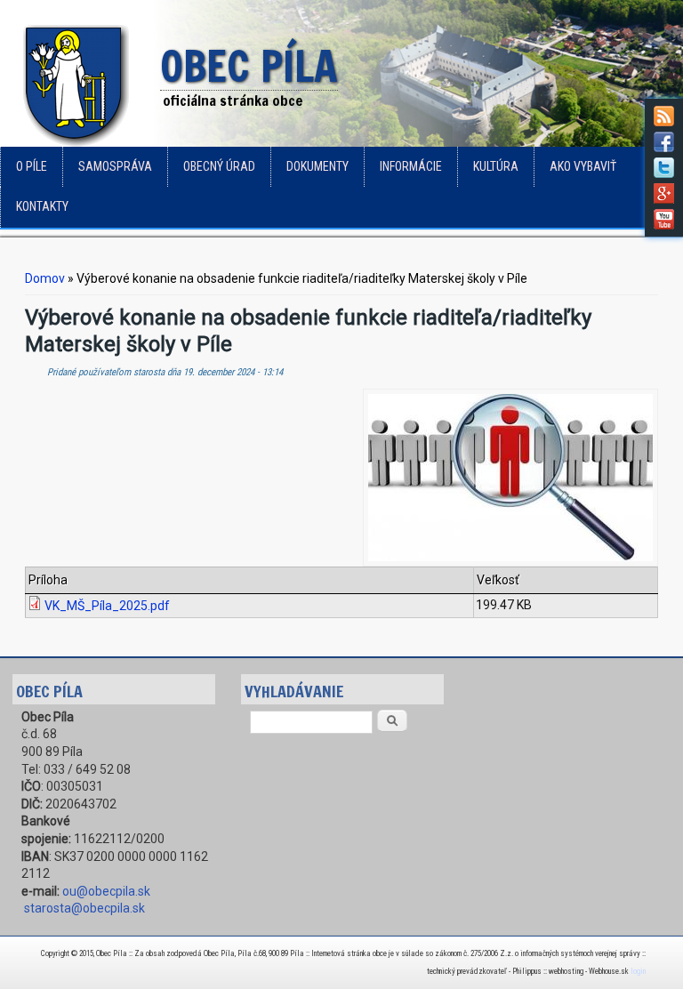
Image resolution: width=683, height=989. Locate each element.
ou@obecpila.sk (106, 891)
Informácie (411, 166)
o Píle (31, 166)
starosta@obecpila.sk (84, 908)
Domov (45, 278)
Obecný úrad (219, 166)
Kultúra (495, 166)
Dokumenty (317, 166)
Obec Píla (249, 67)
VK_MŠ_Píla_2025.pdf (107, 606)
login (638, 971)
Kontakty (42, 206)
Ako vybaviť (583, 166)
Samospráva (115, 166)
